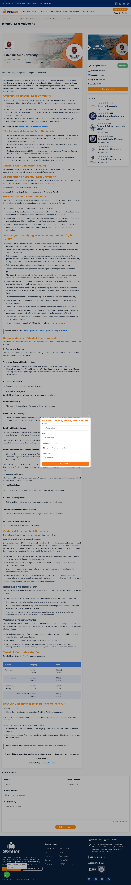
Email (44, 433)
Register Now (65, 464)
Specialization (47, 453)
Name (44, 424)
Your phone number (50, 443)
